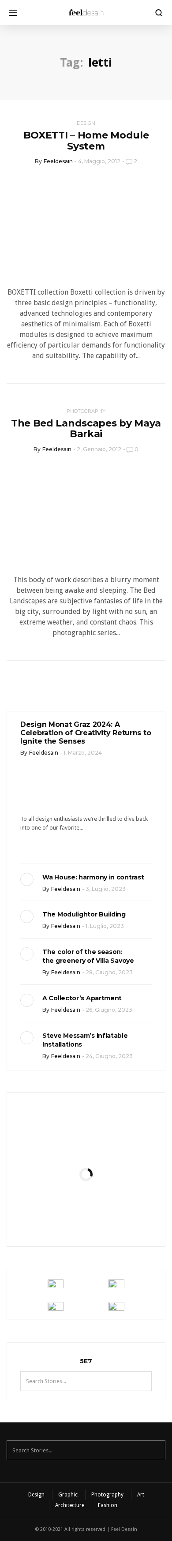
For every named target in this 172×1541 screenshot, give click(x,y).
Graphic (68, 1495)
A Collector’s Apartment (82, 998)
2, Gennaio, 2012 (99, 449)
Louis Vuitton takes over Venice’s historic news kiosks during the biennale (85, 1144)
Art (140, 1495)
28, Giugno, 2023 (109, 972)
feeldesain (58, 161)
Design (86, 123)
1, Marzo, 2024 (83, 752)
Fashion (107, 1505)
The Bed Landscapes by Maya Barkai (86, 428)
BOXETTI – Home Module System (86, 140)
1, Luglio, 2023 (105, 926)
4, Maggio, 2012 (99, 161)
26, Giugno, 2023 (109, 1009)
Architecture (69, 1505)
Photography (86, 411)
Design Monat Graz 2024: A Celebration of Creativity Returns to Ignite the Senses (85, 732)
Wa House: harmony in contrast (93, 877)
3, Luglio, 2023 (106, 889)
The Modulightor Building (84, 914)
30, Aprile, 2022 (107, 1219)
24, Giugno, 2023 (109, 1056)
